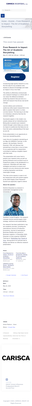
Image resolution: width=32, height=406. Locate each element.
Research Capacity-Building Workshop (7, 335)
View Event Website (8, 295)
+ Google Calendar (11, 275)
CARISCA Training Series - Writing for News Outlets (8, 265)
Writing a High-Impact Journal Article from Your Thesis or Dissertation (20, 335)
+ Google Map (11, 327)
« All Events (7, 37)
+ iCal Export (24, 275)
